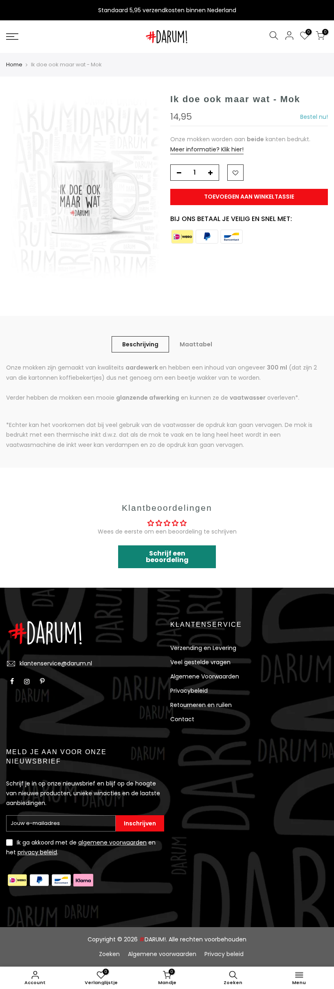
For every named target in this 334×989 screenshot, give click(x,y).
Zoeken (109, 954)
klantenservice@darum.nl (56, 663)
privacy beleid (37, 852)
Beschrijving (140, 344)
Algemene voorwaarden (162, 954)
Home (14, 64)
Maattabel (196, 344)
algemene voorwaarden (112, 842)
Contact (182, 719)
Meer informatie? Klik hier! (207, 149)
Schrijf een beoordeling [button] (167, 557)
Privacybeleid (189, 691)
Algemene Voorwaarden (204, 676)
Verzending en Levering (203, 648)
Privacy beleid (224, 954)
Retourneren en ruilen (201, 705)
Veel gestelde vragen (200, 662)
